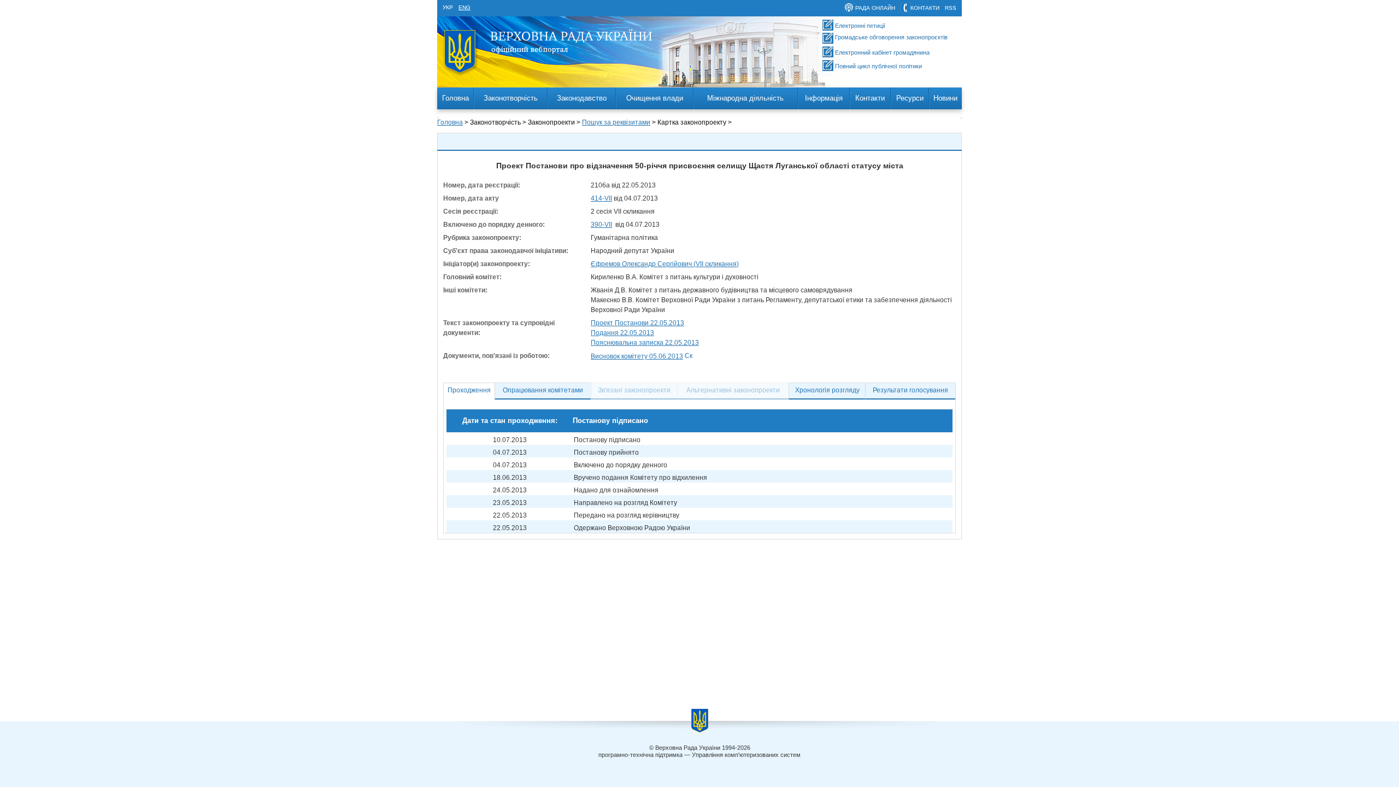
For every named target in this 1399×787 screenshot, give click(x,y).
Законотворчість (511, 98)
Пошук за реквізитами (616, 122)
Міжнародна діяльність (745, 98)
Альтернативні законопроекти (733, 390)
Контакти (870, 98)
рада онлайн (875, 8)
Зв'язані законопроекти (634, 390)
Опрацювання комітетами (543, 390)
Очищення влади (654, 98)
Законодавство (582, 98)
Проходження (469, 390)
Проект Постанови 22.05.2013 (637, 323)
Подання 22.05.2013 (622, 333)
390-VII (601, 224)
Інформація (824, 98)
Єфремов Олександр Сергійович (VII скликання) (665, 264)
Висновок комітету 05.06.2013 (637, 356)
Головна (455, 98)
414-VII (601, 198)
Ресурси (910, 98)
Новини (945, 98)
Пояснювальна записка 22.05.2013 (645, 342)
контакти (924, 8)
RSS (950, 8)
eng (465, 7)
